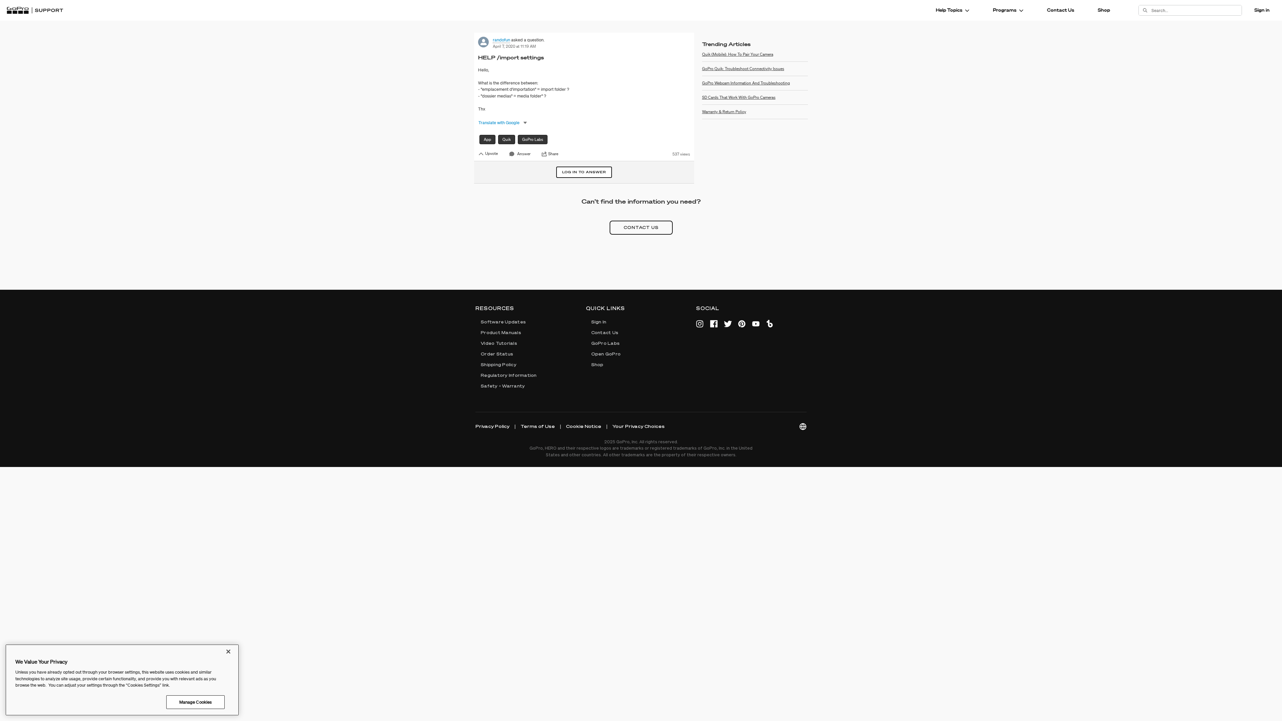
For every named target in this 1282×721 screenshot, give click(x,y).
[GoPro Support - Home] (35, 10)
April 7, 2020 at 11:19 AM (514, 46)
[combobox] (1196, 10)
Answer (523, 154)
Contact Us (1060, 10)
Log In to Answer (584, 172)
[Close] (228, 651)
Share (553, 154)
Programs (1005, 10)
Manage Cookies (195, 702)
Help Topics (949, 10)
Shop (1104, 10)
